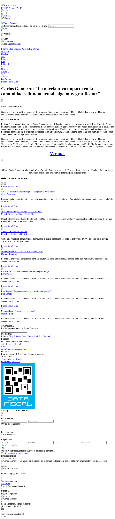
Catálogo (5, 54)
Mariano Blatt (7, 314)
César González (8, 194)
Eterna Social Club (9, 82)
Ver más (57, 153)
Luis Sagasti (6, 294)
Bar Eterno (34, 49)
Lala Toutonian (13, 234)
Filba (3, 234)
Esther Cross (6, 274)
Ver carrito (5, 483)
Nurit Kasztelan (27, 234)
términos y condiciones (18, 453)
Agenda (25, 49)
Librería (5, 49)
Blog (11, 49)
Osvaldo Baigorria (9, 254)
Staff (3, 56)
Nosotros (5, 51)
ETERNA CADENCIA (12, 8)
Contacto (53, 336)
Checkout (5, 496)
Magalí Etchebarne (9, 214)
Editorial (18, 49)
